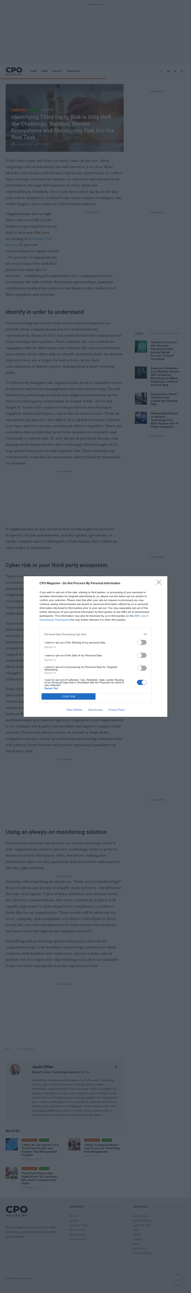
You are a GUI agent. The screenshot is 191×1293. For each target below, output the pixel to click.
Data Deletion (74, 709)
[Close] (160, 583)
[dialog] (95, 646)
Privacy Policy (117, 709)
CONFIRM (69, 696)
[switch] (142, 642)
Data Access (95, 709)
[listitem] (95, 634)
